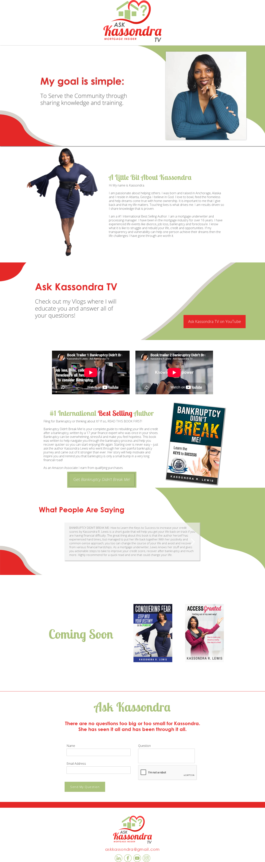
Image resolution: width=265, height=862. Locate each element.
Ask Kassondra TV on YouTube (214, 321)
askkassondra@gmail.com (132, 849)
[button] (192, 542)
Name (71, 746)
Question (144, 746)
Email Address (76, 763)
